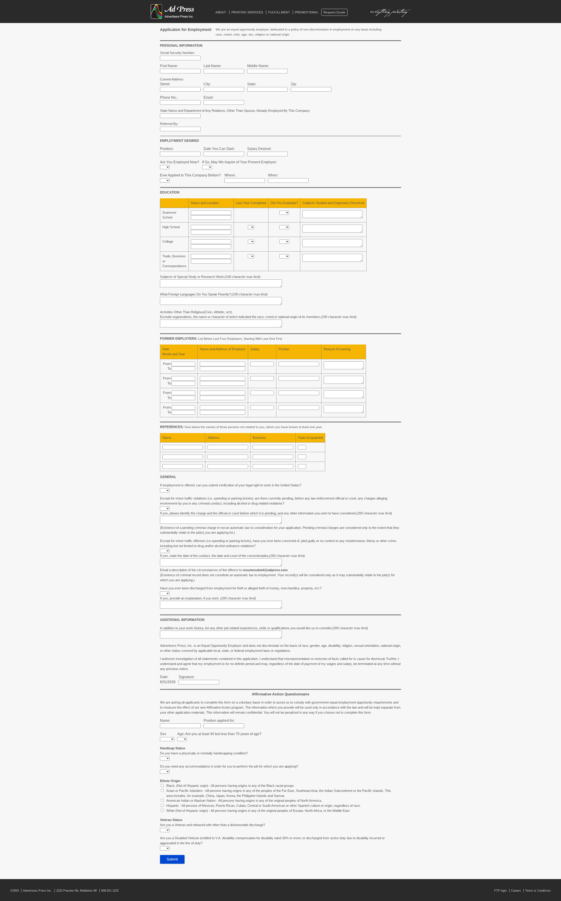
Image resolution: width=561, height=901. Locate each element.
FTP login (500, 890)
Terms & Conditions (538, 890)
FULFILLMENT (279, 12)
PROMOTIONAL (306, 12)
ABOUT (220, 12)
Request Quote (334, 12)
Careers (516, 890)
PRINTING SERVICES (247, 12)
